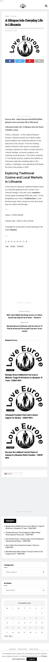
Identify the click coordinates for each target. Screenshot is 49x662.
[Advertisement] (24, 89)
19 (18, 628)
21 (30, 628)
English (9, 473)
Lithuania (13, 16)
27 (24, 632)
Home (7, 16)
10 (7, 623)
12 (18, 623)
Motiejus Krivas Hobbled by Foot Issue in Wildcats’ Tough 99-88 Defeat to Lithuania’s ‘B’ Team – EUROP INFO (24, 378)
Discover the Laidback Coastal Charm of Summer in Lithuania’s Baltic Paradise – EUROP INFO (24, 455)
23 (42, 628)
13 (24, 623)
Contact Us (12, 649)
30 (42, 632)
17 (7, 628)
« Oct (6, 636)
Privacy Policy (22, 649)
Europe (13, 246)
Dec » (11, 636)
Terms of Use (33, 649)
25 (13, 632)
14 (30, 623)
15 (36, 623)
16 (42, 623)
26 (18, 632)
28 (30, 632)
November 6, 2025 (11, 30)
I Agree (32, 659)
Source (13, 230)
